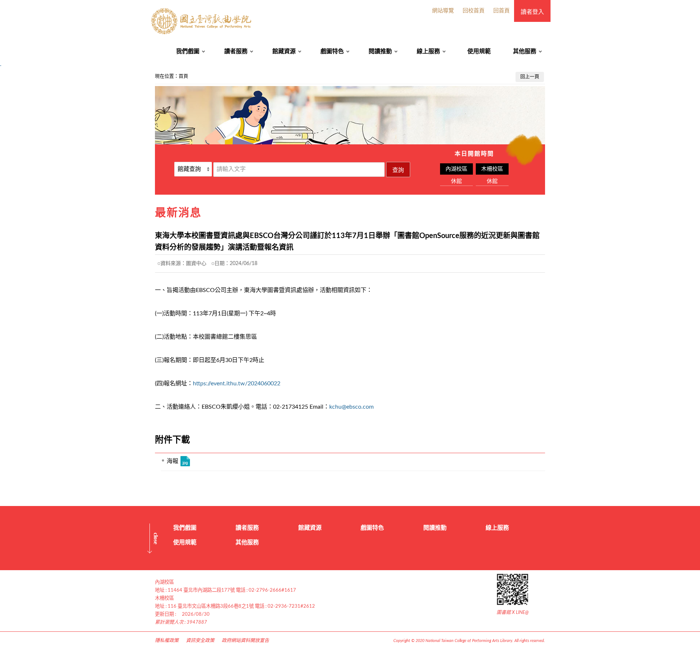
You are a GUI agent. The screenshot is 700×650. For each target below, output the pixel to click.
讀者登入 (532, 12)
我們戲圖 (187, 51)
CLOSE (156, 538)
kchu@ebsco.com (351, 407)
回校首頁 (474, 10)
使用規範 (479, 51)
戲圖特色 (332, 51)
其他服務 (524, 51)
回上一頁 (529, 76)
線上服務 (428, 51)
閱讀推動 (380, 51)
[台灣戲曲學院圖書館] (202, 21)
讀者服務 (236, 51)
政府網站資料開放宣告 (245, 640)
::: (4, 74)
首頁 (183, 76)
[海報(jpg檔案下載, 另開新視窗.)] (185, 461)
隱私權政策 (167, 640)
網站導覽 (443, 10)
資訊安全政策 (200, 640)
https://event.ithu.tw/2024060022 (236, 383)
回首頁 (501, 10)
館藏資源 (284, 51)
